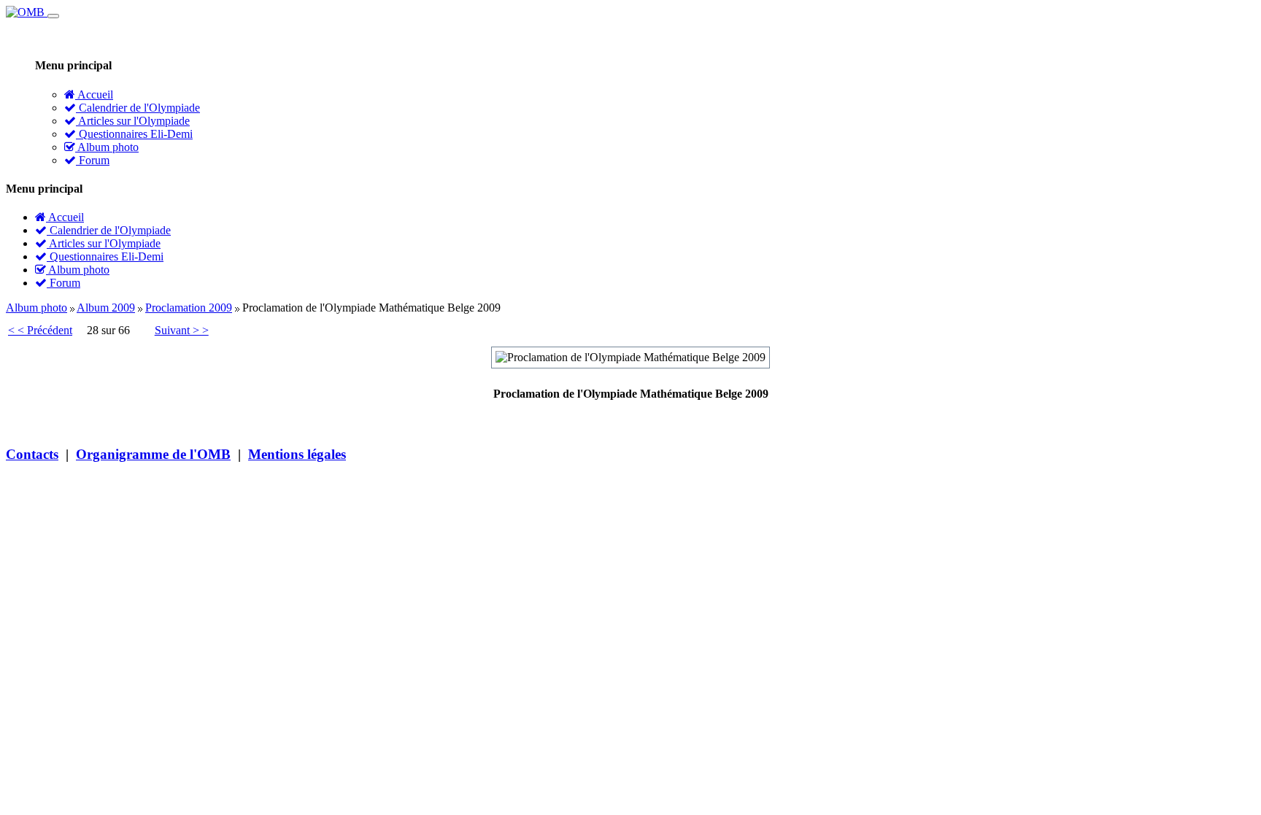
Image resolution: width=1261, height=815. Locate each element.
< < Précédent (40, 330)
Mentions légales (297, 454)
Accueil (94, 94)
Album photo (107, 147)
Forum (92, 160)
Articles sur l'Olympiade (133, 121)
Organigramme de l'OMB (153, 454)
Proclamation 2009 (188, 307)
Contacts (32, 454)
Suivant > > (182, 330)
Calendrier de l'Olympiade (138, 107)
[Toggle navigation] (53, 16)
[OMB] (26, 12)
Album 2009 (106, 307)
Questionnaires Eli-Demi (134, 134)
